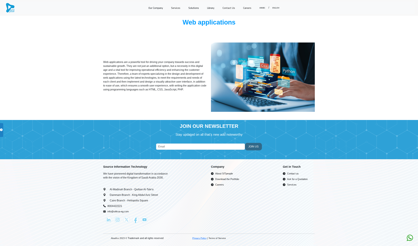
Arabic (262, 7)
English (275, 7)
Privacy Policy (199, 238)
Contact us (293, 173)
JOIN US (253, 146)
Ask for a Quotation (297, 179)
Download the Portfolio (227, 179)
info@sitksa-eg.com (118, 211)
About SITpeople (224, 173)
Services (175, 7)
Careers (247, 7)
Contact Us (229, 7)
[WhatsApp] (410, 237)
